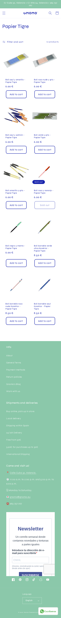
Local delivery (13, 418)
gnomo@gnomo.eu (20, 497)
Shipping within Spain (17, 425)
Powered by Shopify (36, 612)
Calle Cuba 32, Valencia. (23, 472)
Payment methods (15, 369)
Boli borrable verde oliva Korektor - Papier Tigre (43, 248)
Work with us (13, 391)
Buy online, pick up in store (20, 411)
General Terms (13, 362)
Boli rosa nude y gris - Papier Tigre (44, 80)
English (29, 600)
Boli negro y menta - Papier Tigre (15, 247)
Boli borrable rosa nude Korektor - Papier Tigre (13, 306)
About (9, 355)
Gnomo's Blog (13, 384)
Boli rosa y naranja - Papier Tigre (43, 191)
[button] (3, 13)
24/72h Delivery (14, 432)
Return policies (14, 377)
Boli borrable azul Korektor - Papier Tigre (42, 306)
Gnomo (26, 612)
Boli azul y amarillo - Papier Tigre (15, 80)
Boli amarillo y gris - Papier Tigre (15, 191)
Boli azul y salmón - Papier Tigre (15, 136)
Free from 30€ (13, 439)
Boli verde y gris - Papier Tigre (42, 136)
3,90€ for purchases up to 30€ (22, 447)
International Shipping (18, 454)
